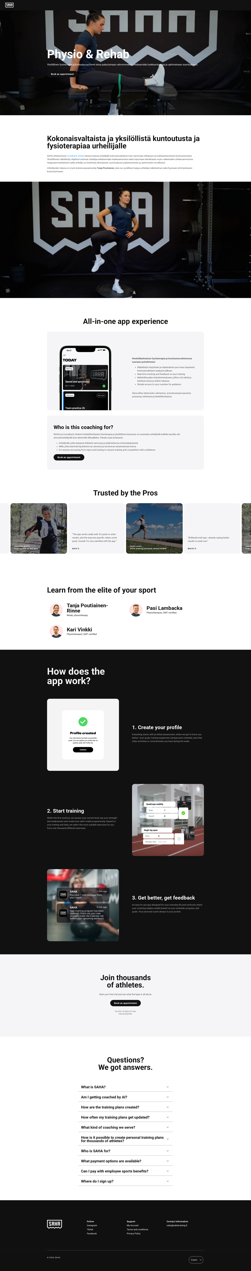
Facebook (92, 1233)
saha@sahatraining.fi (177, 1225)
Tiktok (90, 1229)
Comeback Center (75, 156)
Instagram (92, 1225)
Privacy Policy (134, 1233)
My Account (133, 1225)
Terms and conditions (137, 1229)
